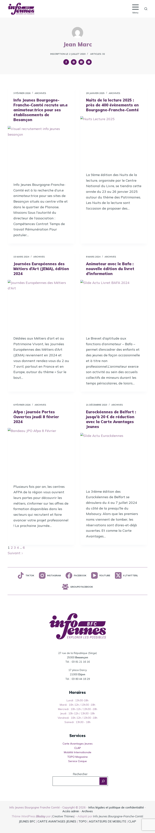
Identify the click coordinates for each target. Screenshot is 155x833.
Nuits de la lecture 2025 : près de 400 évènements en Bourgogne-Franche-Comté (112, 105)
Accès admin (70, 811)
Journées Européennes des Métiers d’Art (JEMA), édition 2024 (41, 268)
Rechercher (80, 774)
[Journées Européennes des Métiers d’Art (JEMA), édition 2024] (41, 305)
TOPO (82, 821)
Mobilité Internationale (77, 752)
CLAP (77, 748)
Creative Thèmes (63, 816)
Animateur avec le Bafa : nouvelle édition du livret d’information (110, 268)
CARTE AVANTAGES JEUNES (56, 821)
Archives (40, 93)
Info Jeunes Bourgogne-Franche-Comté (118, 816)
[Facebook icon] (66, 62)
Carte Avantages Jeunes (78, 743)
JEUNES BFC (27, 821)
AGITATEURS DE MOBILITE (107, 821)
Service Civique (77, 761)
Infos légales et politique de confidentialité (116, 807)
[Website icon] (74, 62)
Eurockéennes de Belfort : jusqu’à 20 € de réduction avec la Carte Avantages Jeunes (111, 419)
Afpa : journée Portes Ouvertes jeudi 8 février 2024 (36, 417)
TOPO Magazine (77, 756)
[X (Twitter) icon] (81, 62)
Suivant (14, 553)
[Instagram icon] (89, 62)
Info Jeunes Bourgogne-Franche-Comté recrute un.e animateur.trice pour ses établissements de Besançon (40, 110)
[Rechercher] (145, 8)
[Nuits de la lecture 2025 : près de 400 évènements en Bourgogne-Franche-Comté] (113, 141)
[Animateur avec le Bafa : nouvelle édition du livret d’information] (113, 305)
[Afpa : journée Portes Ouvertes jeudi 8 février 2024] (41, 453)
